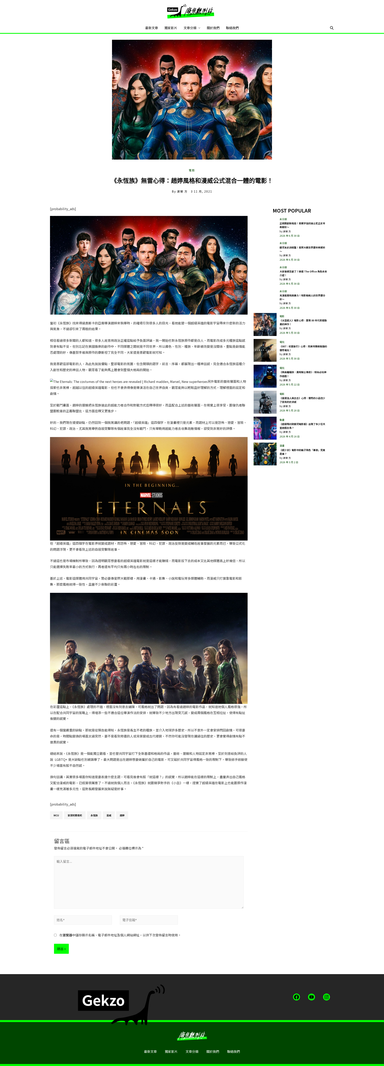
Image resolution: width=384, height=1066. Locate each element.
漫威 (108, 815)
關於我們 (213, 27)
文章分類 (190, 27)
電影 (192, 170)
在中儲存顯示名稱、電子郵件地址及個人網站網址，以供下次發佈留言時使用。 (120, 935)
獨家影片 (170, 27)
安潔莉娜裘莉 (75, 815)
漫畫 (282, 445)
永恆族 (94, 815)
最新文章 (151, 27)
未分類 (283, 219)
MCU (56, 815)
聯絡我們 (232, 27)
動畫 (282, 419)
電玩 (282, 342)
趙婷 (122, 815)
